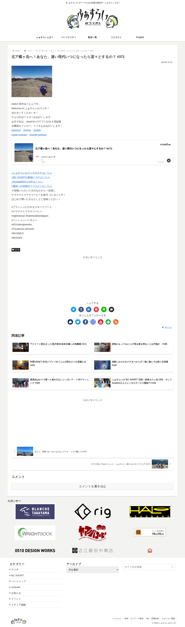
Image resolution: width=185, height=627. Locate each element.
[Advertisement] (92, 279)
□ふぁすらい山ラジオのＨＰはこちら (32, 173)
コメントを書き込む (92, 486)
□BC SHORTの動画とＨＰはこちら (31, 177)
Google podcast (37, 134)
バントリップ (18, 581)
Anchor (27, 130)
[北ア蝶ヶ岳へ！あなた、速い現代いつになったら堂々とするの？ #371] (88, 309)
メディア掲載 (18, 604)
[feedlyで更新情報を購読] (108, 322)
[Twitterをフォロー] (78, 322)
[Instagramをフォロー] (93, 322)
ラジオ (16, 250)
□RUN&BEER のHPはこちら (27, 181)
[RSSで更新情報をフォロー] (116, 322)
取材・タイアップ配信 (134, 618)
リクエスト (117, 618)
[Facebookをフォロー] (85, 322)
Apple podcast (19, 134)
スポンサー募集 (168, 618)
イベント (16, 599)
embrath (15, 587)
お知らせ (16, 593)
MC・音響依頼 (152, 618)
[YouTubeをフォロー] (100, 322)
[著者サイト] (70, 322)
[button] (172, 567)
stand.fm (16, 130)
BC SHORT (17, 575)
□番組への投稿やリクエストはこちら (32, 186)
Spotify (37, 130)
